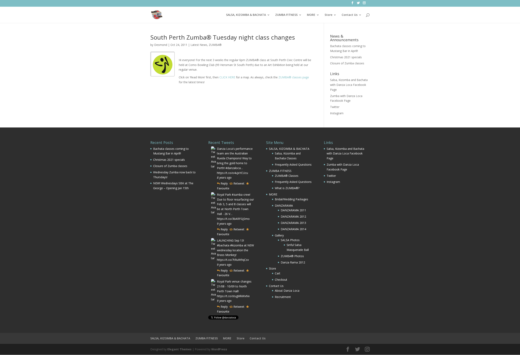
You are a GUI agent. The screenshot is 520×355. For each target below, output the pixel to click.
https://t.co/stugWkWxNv (233, 296)
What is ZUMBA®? (287, 188)
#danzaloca (233, 168)
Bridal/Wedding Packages (291, 199)
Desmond (160, 45)
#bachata (223, 245)
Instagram (336, 113)
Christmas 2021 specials (346, 57)
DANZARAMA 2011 (293, 210)
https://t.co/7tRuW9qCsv (233, 260)
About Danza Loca (287, 290)
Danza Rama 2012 (293, 262)
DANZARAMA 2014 (293, 229)
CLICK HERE (227, 77)
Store (328, 15)
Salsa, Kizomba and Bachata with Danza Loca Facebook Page (349, 85)
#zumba (237, 194)
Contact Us (350, 15)
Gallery (279, 235)
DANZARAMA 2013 (293, 223)
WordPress (219, 349)
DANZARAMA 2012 (293, 216)
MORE (311, 15)
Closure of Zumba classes (347, 63)
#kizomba (236, 245)
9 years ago (224, 224)
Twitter (334, 107)
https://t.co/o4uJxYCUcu (232, 173)
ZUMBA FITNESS (286, 15)
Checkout (281, 280)
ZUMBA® (215, 45)
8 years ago (224, 177)
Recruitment (283, 297)
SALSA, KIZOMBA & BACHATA (246, 15)
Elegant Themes (179, 349)
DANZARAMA (284, 205)
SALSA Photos (290, 240)
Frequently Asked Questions (293, 164)
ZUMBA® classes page (293, 77)
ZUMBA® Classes (286, 176)
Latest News (199, 45)
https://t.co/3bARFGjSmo (233, 219)
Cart (277, 273)
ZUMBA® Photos (292, 256)
